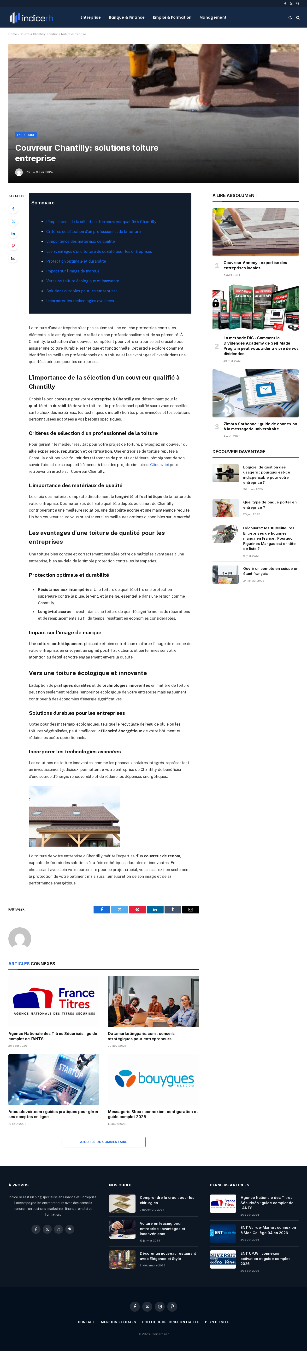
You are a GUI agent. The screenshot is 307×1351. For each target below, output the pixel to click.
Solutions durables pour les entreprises (82, 291)
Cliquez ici (159, 464)
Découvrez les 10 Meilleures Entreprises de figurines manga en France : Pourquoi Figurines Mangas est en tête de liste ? (269, 538)
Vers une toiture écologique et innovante (82, 281)
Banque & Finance (127, 17)
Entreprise (91, 17)
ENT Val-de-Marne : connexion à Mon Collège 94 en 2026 (268, 1230)
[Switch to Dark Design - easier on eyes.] (290, 17)
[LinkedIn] (13, 233)
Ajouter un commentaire (103, 1142)
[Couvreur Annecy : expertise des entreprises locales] (256, 232)
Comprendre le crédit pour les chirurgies (167, 1200)
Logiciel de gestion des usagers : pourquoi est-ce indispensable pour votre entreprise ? (266, 475)
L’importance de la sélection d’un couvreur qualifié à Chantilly (101, 221)
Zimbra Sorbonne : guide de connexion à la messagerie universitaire (260, 426)
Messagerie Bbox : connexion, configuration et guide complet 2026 (153, 1114)
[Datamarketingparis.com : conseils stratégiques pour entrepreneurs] (153, 1001)
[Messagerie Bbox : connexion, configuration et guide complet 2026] (153, 1079)
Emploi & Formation (172, 17)
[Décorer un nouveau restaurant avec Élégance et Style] (122, 1259)
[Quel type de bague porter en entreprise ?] (226, 508)
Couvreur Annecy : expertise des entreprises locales (255, 265)
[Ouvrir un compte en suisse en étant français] (226, 575)
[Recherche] (297, 17)
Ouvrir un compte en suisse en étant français (270, 571)
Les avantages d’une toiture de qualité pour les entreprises (99, 251)
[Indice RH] (31, 17)
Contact (86, 1322)
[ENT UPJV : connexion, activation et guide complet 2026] (223, 1259)
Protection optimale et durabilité (76, 261)
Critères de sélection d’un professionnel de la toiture (93, 231)
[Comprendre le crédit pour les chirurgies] (122, 1204)
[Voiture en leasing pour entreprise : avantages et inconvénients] (122, 1229)
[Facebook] (13, 209)
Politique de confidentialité (170, 1322)
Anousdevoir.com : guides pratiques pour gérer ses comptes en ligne (53, 1114)
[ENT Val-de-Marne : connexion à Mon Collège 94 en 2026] (223, 1233)
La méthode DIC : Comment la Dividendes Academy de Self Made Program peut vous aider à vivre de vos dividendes (261, 345)
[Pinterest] (13, 245)
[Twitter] (13, 221)
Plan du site (217, 1322)
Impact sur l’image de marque (73, 271)
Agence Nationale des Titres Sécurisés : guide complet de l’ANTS (52, 1036)
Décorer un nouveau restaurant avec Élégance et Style (168, 1256)
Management (213, 17)
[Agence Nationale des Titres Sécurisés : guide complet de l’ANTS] (53, 1001)
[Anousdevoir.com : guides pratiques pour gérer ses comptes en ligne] (53, 1079)
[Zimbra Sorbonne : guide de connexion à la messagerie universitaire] (256, 393)
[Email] (13, 258)
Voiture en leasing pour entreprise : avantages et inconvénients (162, 1228)
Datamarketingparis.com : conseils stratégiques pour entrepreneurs (141, 1036)
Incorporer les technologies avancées (80, 301)
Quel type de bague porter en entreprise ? (270, 504)
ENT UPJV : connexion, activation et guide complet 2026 (265, 1258)
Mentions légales (118, 1322)
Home (12, 34)
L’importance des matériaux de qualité (80, 241)
